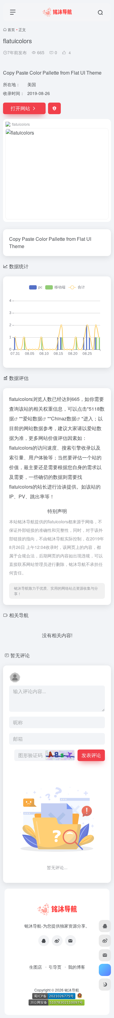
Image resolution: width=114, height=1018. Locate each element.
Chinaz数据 (63, 418)
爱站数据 (32, 418)
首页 (11, 29)
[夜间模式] (105, 984)
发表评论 (91, 755)
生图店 (35, 967)
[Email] (70, 940)
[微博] (57, 940)
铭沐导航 (71, 989)
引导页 (55, 967)
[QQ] (43, 940)
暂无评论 (20, 655)
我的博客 (76, 967)
